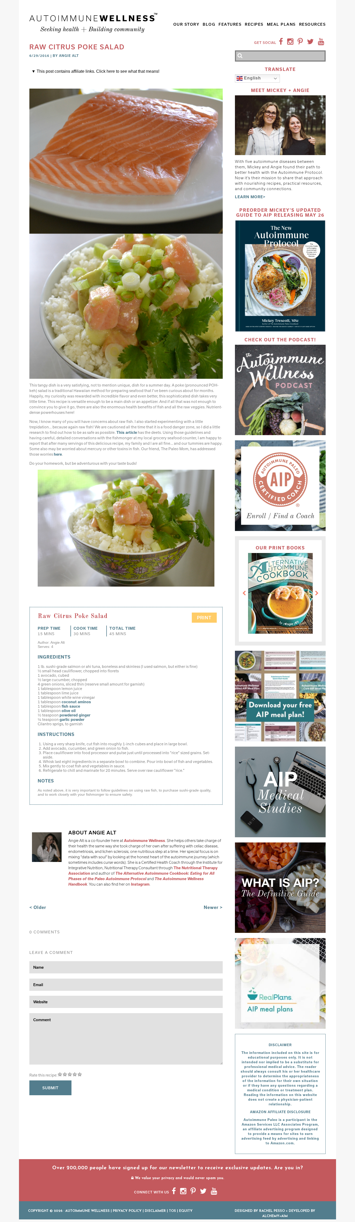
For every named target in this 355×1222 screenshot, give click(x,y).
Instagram (140, 884)
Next (316, 593)
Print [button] (204, 617)
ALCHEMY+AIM (275, 1216)
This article (126, 432)
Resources (312, 24)
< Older (37, 907)
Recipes (254, 24)
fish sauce (71, 706)
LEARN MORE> (250, 197)
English (252, 78)
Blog (209, 24)
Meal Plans (281, 24)
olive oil (69, 710)
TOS (172, 1211)
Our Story (186, 24)
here (58, 454)
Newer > (213, 907)
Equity (186, 1211)
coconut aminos (76, 702)
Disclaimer (155, 1211)
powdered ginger (75, 715)
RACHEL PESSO (272, 1211)
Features (230, 24)
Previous (244, 593)
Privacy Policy (127, 1211)
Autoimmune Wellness (144, 840)
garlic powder (72, 719)
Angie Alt (69, 55)
